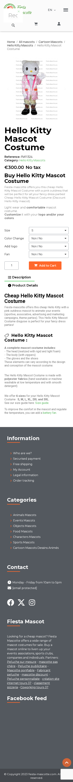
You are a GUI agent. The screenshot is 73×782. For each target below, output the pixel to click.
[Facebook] (10, 602)
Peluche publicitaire (32, 666)
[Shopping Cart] (36, 24)
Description (21, 277)
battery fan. (50, 412)
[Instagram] (31, 602)
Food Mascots (22, 531)
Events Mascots (24, 520)
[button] (13, 25)
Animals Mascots (24, 515)
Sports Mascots (23, 542)
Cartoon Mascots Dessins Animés (36, 548)
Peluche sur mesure (21, 662)
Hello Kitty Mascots (32, 160)
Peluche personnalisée (23, 678)
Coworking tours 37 (34, 687)
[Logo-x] (21, 602)
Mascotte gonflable (21, 670)
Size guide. (42, 403)
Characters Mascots (26, 537)
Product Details (25, 285)
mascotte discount (35, 674)
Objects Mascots (24, 526)
